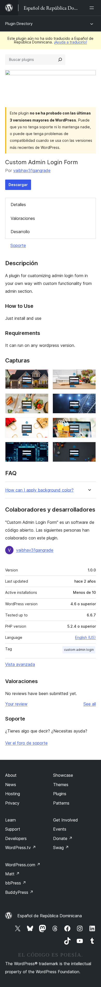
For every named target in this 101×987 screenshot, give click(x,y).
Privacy (12, 803)
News (10, 784)
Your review (16, 703)
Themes (60, 784)
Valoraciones (23, 218)
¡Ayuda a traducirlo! (70, 42)
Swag (61, 847)
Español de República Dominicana (49, 915)
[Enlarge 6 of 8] (88, 424)
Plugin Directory (19, 23)
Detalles (18, 204)
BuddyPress (19, 892)
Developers (16, 838)
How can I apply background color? (39, 490)
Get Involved (65, 820)
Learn (10, 820)
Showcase (63, 775)
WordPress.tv (20, 847)
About (11, 775)
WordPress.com (22, 864)
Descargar (18, 184)
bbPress (15, 883)
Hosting (12, 793)
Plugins (59, 793)
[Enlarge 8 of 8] (88, 448)
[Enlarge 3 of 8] (41, 400)
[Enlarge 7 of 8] (41, 448)
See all (89, 703)
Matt (12, 873)
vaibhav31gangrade (32, 170)
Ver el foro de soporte (26, 743)
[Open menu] (92, 8)
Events (59, 829)
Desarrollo (20, 231)
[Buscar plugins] (60, 59)
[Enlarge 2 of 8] (88, 376)
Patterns (61, 803)
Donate (63, 838)
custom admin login (79, 650)
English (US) (85, 637)
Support (12, 829)
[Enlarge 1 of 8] (41, 376)
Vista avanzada (20, 664)
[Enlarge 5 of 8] (41, 424)
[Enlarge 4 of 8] (88, 400)
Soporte (18, 245)
